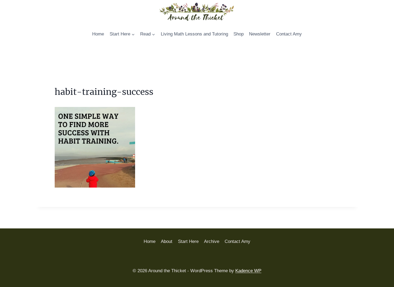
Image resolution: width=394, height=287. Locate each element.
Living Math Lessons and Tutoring (194, 34)
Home (98, 34)
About (166, 241)
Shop (238, 34)
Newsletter (259, 34)
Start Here (188, 241)
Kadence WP (248, 270)
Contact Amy (289, 34)
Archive (211, 241)
